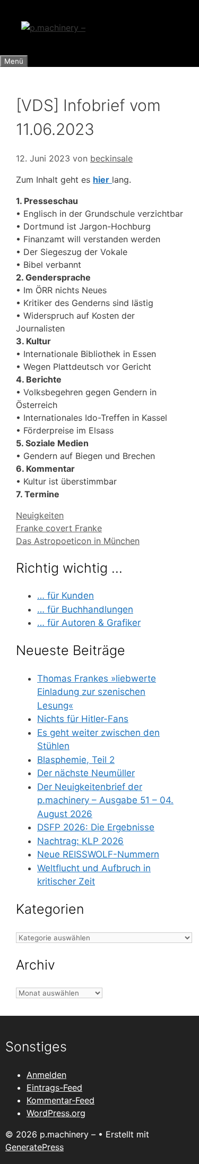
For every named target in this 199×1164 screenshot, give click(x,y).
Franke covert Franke (59, 528)
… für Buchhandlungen (85, 609)
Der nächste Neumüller (86, 773)
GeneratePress (34, 1147)
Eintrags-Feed (54, 1087)
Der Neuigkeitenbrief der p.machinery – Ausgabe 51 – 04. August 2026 (105, 800)
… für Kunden (65, 595)
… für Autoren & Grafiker (89, 622)
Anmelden (46, 1074)
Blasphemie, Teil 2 (76, 759)
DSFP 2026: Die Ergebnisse (95, 827)
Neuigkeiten (40, 515)
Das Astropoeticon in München (78, 541)
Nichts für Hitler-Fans (82, 718)
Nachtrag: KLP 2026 (80, 841)
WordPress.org (56, 1113)
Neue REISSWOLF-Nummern (98, 854)
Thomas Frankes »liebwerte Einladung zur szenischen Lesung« (96, 692)
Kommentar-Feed (60, 1100)
